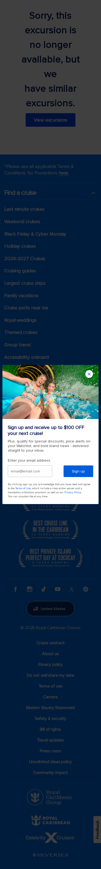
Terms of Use (23, 488)
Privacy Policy (72, 492)
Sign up (78, 471)
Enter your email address (29, 460)
